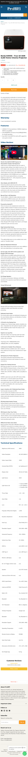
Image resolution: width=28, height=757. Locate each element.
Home (2, 21)
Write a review (14, 669)
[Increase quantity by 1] (13, 80)
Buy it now (14, 90)
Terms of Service (12, 751)
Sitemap (25, 751)
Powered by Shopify (14, 754)
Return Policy (4, 751)
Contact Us (19, 751)
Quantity (3, 77)
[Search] (25, 15)
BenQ (3, 60)
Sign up (22, 722)
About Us (5, 749)
